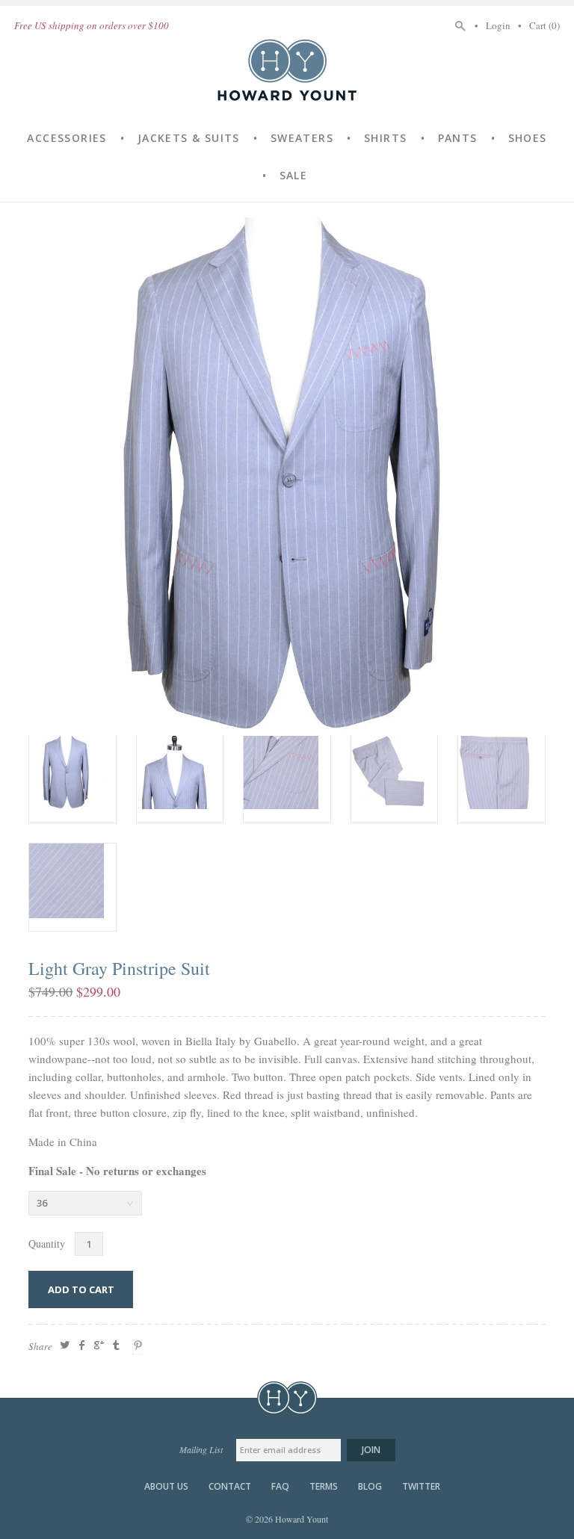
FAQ (280, 1487)
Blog (370, 1487)
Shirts (385, 138)
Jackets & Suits (189, 138)
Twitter (421, 1487)
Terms (323, 1487)
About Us (166, 1487)
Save (139, 1347)
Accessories (66, 138)
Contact (230, 1487)
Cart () (544, 25)
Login (498, 25)
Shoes (527, 138)
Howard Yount (287, 69)
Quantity (46, 1243)
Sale (294, 175)
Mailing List (201, 1449)
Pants (458, 138)
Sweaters (302, 138)
